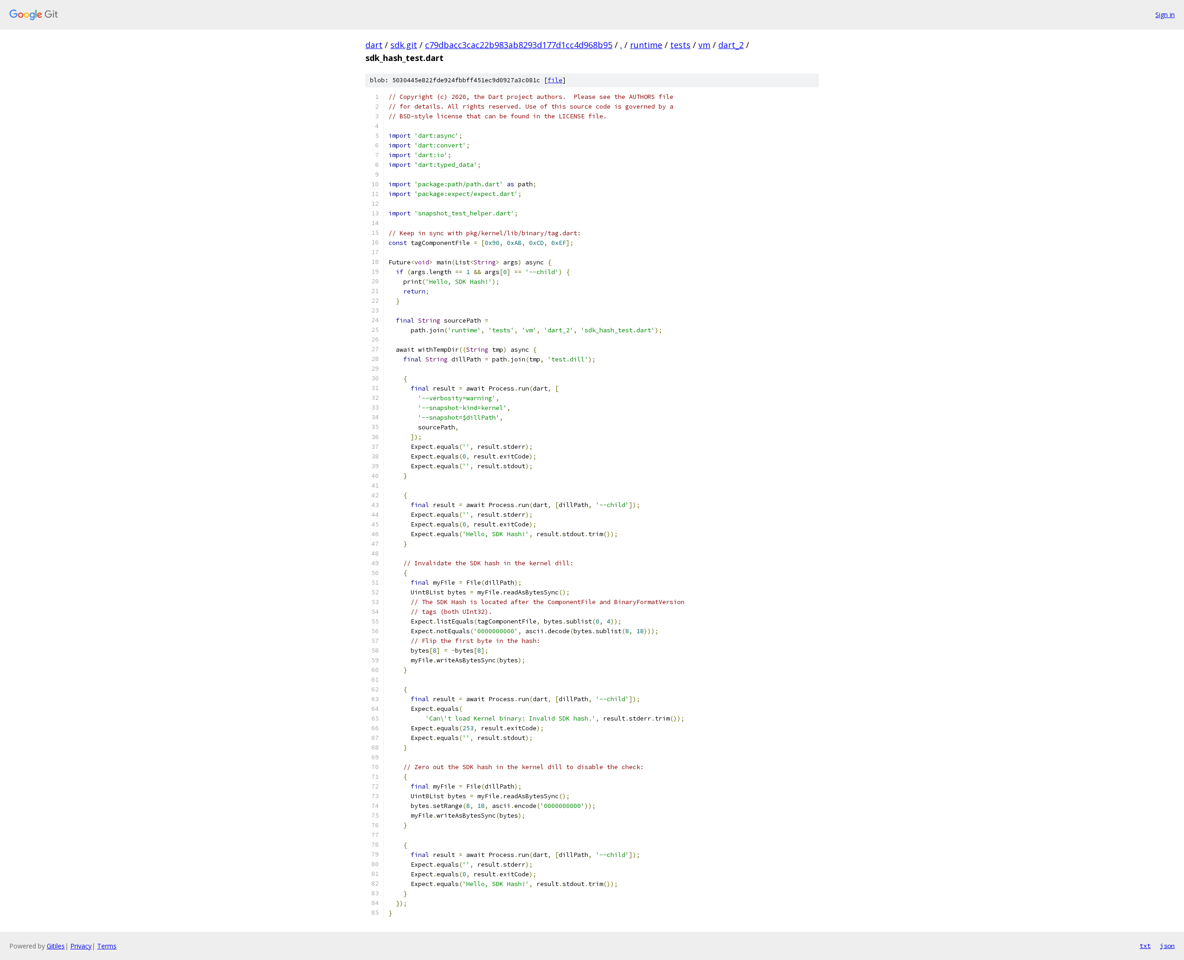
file (555, 80)
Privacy (81, 946)
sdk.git (403, 44)
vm (704, 44)
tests (680, 44)
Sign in (1165, 14)
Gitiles (56, 946)
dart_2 (731, 44)
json (1167, 946)
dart (373, 44)
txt (1145, 946)
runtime (646, 44)
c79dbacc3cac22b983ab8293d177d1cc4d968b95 (518, 44)
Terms (107, 946)
